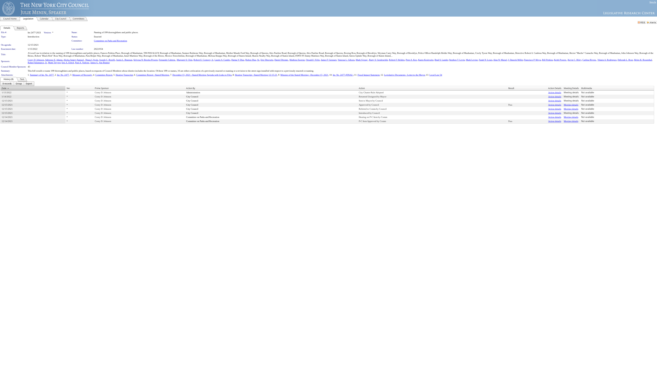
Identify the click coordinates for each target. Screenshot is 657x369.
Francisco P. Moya (532, 60)
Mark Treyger (54, 62)
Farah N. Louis (485, 60)
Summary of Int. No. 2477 (42, 75)
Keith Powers (560, 60)
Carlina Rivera (589, 60)
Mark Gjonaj (362, 60)
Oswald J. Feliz (313, 60)
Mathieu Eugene (297, 60)
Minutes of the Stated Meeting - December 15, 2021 (304, 75)
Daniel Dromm (281, 60)
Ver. (68, 88)
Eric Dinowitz (267, 60)
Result (511, 88)
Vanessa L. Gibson (346, 60)
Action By (190, 88)
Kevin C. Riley (574, 60)
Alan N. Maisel (500, 60)
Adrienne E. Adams (54, 60)
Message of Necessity (82, 75)
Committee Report (103, 75)
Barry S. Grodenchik (378, 60)
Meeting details (571, 105)
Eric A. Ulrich (68, 62)
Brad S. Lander (441, 60)
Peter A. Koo (411, 60)
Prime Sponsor (102, 88)
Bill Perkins (547, 60)
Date (4, 88)
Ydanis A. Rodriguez (607, 60)
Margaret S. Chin (184, 60)
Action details (554, 92)
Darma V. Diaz (237, 60)
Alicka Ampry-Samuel (73, 60)
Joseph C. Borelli (107, 60)
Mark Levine (472, 60)
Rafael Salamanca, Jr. (37, 62)
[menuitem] (7, 84)
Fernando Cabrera (167, 60)
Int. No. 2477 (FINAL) (343, 75)
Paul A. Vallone (82, 62)
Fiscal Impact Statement (369, 75)
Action (362, 88)
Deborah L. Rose (625, 60)
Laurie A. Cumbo (222, 60)
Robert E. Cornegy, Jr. (204, 60)
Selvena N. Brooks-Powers (145, 60)
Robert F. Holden (397, 60)
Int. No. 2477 (63, 75)
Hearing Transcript (124, 75)
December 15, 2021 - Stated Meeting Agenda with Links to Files (202, 75)
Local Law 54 (435, 75)
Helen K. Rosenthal (643, 60)
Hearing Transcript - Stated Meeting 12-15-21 (256, 75)
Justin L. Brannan (124, 60)
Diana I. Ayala (91, 60)
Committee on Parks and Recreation (110, 40)
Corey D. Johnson (36, 60)
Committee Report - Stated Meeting (152, 75)
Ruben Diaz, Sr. (252, 60)
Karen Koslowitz (426, 60)
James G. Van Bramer (100, 62)
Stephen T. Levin (457, 60)
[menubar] (17, 83)
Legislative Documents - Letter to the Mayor (404, 75)
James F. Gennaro (329, 60)
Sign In (652, 2)
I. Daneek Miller (515, 60)
